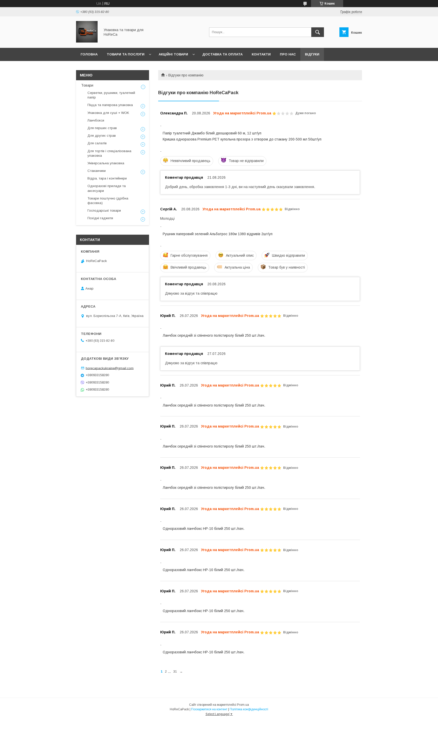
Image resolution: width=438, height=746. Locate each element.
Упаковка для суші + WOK (108, 113)
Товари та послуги (125, 54)
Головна (89, 54)
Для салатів (97, 143)
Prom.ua (243, 705)
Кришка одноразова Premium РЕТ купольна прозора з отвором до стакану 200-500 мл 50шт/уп (242, 139)
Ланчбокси (95, 120)
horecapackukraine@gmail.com (110, 368)
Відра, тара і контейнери (107, 178)
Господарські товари (104, 210)
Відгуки (312, 54)
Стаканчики (96, 171)
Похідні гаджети (100, 218)
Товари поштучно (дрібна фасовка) (107, 200)
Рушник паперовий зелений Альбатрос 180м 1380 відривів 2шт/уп (217, 234)
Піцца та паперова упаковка (110, 105)
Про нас (288, 54)
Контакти (261, 54)
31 (175, 671)
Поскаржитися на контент (209, 709)
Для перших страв (102, 128)
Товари (87, 85)
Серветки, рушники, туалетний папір (111, 95)
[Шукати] (317, 32)
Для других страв (101, 135)
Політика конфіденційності (249, 709)
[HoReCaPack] (87, 41)
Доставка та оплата (222, 54)
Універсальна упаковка (105, 163)
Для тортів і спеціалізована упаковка (109, 153)
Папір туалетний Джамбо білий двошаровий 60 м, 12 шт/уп (212, 133)
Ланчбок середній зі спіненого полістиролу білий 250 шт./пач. (214, 335)
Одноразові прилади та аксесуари (106, 188)
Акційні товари (173, 54)
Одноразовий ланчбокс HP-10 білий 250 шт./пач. (203, 529)
